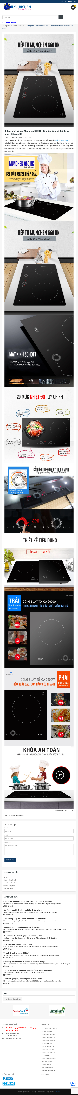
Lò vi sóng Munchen (48, 1049)
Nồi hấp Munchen (47, 1067)
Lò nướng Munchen (48, 1046)
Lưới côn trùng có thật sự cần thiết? (17, 944)
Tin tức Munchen (18, 26)
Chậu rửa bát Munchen (49, 1058)
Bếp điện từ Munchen (48, 1034)
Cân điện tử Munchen (48, 1070)
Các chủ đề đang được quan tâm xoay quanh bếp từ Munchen (27, 901)
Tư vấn (5, 877)
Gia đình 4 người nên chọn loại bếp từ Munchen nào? (24, 910)
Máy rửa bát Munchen (48, 1040)
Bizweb (57, 1091)
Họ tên (6, 828)
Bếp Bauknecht (46, 1064)
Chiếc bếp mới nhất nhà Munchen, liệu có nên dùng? (24, 961)
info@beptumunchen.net (13, 1038)
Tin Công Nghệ (8, 888)
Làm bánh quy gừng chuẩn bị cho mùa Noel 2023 (22, 979)
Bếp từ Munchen (47, 1031)
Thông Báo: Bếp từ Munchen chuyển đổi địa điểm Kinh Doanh (27, 970)
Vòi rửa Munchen (47, 1061)
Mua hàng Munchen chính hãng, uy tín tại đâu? (21, 927)
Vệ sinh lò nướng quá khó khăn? (16, 953)
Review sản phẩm (9, 885)
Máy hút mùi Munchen (48, 1037)
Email (6, 835)
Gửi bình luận (10, 860)
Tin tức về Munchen (10, 883)
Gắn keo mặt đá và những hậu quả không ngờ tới (22, 936)
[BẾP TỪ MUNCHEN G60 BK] (39, 187)
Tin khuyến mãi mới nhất (49, 1028)
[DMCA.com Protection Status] (8, 1083)
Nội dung (7, 842)
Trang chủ (6, 26)
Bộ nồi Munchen (47, 1043)
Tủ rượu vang (46, 1055)
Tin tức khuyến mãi (9, 880)
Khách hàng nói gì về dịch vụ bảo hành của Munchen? (24, 918)
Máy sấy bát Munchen (48, 1052)
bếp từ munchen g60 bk (16, 815)
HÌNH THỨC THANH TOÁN (68, 1)
